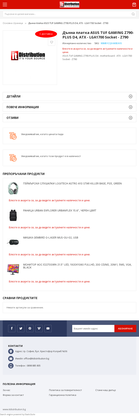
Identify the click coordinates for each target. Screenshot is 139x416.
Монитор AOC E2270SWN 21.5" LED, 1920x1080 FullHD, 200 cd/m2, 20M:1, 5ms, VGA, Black (77, 266)
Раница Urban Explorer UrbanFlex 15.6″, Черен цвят (59, 210)
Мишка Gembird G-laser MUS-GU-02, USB (50, 237)
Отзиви (12, 118)
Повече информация (23, 107)
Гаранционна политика (62, 395)
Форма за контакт (13, 395)
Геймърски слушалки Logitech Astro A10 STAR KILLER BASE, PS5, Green (72, 183)
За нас (6, 390)
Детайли (13, 96)
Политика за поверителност (65, 390)
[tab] (69, 96)
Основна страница (13, 23)
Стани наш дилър (105, 390)
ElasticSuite (30, 414)
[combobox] (69, 14)
